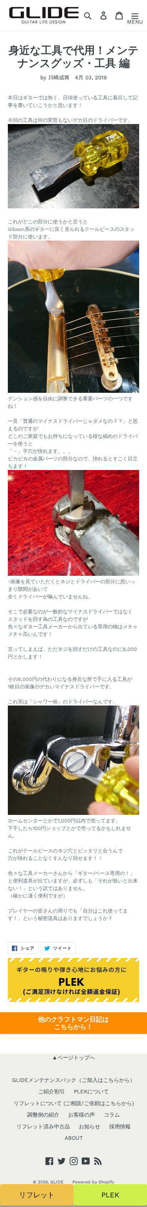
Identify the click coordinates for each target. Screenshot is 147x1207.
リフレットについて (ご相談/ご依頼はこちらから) (74, 1103)
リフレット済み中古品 (43, 1126)
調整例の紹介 (43, 1115)
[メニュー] (135, 16)
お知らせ (89, 1126)
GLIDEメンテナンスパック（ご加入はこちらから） (73, 1080)
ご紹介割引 (51, 1091)
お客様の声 (81, 1115)
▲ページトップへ (73, 1057)
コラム (112, 1115)
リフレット (37, 1195)
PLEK (110, 1195)
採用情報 (120, 1126)
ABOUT (74, 1138)
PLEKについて (91, 1091)
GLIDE (57, 1181)
